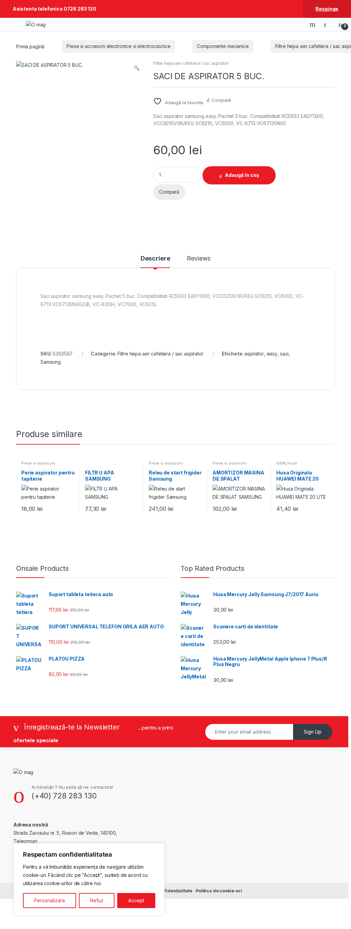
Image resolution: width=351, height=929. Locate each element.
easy (272, 354)
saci (284, 354)
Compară (221, 100)
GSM (281, 463)
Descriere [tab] (155, 258)
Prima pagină (30, 46)
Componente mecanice (223, 46)
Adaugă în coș (242, 175)
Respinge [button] (326, 9)
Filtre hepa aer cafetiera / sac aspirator (191, 63)
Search (313, 24)
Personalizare (49, 900)
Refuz (97, 900)
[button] (137, 68)
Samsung (50, 362)
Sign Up (313, 732)
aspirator (254, 354)
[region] (89, 879)
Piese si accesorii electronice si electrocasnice (118, 46)
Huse (292, 463)
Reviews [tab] (198, 258)
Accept (136, 900)
